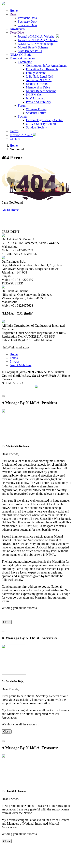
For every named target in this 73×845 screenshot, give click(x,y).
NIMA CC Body (20, 54)
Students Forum (36, 113)
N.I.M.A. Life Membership (35, 43)
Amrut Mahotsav (20, 365)
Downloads (17, 29)
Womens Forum (36, 109)
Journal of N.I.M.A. (39, 80)
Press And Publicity (38, 102)
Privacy (14, 361)
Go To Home (10, 210)
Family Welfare (36, 73)
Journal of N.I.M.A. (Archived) (38, 40)
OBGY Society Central (41, 123)
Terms (14, 358)
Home (14, 10)
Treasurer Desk (27, 25)
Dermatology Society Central (44, 120)
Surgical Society (36, 127)
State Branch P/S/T (30, 51)
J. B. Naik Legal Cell (39, 76)
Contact (15, 138)
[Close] (3, 396)
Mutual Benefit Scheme (33, 47)
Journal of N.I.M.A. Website (37, 36)
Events (14, 131)
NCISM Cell (34, 94)
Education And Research (42, 69)
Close (6, 622)
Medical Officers (36, 83)
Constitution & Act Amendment (46, 65)
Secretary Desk (27, 21)
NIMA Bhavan (35, 98)
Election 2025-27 (21, 135)
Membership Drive (38, 87)
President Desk (27, 18)
